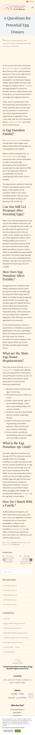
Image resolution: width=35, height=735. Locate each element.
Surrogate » (17, 712)
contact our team (14, 122)
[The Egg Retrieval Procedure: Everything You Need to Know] (26, 556)
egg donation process (14, 140)
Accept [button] (18, 731)
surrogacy (28, 86)
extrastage (7, 542)
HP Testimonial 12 (10, 586)
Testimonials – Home (12, 647)
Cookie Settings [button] (8, 731)
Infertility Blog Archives (12, 628)
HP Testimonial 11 (10, 590)
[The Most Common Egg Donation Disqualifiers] (9, 556)
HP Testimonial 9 (10, 600)
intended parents (18, 529)
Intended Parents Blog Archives (16, 633)
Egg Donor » (17, 715)
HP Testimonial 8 (10, 605)
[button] (4, 559)
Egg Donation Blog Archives (14, 623)
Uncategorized (9, 652)
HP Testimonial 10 (10, 595)
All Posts (7, 619)
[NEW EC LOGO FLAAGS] (14, 4)
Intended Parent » (17, 710)
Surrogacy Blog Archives (13, 642)
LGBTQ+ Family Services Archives (16, 638)
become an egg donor (13, 68)
